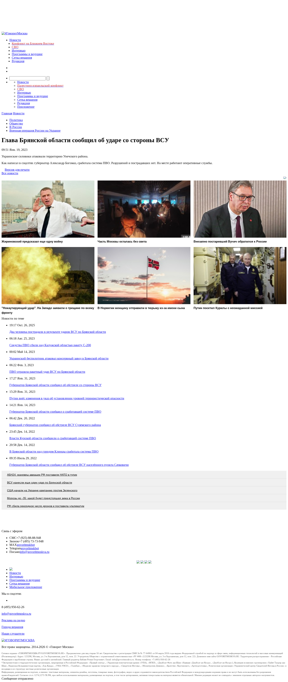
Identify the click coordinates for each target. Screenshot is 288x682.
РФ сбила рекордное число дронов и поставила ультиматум (45, 506)
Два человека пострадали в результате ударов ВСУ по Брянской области (57, 331)
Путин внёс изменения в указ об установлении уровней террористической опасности (66, 398)
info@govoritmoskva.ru (34, 552)
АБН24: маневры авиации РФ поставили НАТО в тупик (42, 474)
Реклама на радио (13, 620)
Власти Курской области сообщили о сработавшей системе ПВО (52, 438)
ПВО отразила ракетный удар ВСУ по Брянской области (47, 371)
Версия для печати (17, 169)
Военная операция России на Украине (35, 130)
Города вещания (12, 627)
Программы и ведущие (27, 54)
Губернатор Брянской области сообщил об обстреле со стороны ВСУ (55, 385)
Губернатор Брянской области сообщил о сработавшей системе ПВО (55, 411)
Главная (7, 113)
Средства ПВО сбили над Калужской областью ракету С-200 (50, 345)
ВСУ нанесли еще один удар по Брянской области (39, 482)
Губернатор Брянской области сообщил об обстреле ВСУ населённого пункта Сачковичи (69, 464)
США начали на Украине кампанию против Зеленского (42, 490)
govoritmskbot (26, 544)
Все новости (10, 173)
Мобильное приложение (25, 587)
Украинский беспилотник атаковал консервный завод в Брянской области (59, 358)
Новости (15, 40)
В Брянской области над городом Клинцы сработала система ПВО (54, 451)
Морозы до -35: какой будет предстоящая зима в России (43, 498)
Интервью (18, 50)
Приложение (25, 106)
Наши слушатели (13, 633)
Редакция (18, 61)
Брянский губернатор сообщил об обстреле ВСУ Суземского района (55, 425)
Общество (16, 123)
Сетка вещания (22, 57)
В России (15, 127)
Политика (16, 120)
